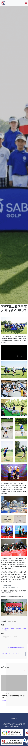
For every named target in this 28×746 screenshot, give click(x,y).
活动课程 (5, 630)
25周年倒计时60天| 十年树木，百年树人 (11, 654)
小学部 (15, 628)
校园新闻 (20, 628)
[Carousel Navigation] (14, 671)
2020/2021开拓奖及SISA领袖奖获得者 (15, 647)
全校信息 (7, 628)
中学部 (2, 628)
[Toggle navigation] (26, 3)
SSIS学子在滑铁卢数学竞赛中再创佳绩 (13, 696)
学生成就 (12, 628)
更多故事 (4, 700)
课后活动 (16, 637)
